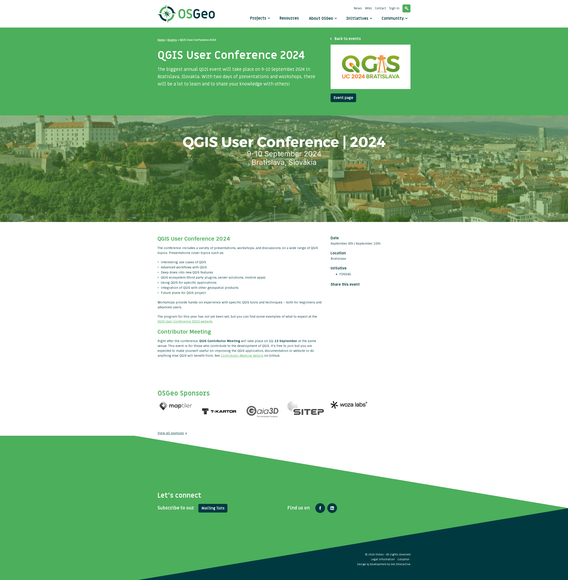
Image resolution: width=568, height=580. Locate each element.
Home (161, 40)
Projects (258, 18)
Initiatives (357, 18)
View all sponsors (171, 433)
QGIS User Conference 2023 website (185, 321)
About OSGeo (321, 18)
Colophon (403, 559)
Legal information (383, 559)
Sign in (394, 8)
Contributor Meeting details (242, 356)
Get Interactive (400, 564)
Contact (380, 8)
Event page (343, 97)
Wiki (368, 8)
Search (406, 8)
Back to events (348, 38)
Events (172, 40)
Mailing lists (213, 508)
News (358, 8)
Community (393, 18)
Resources (289, 18)
